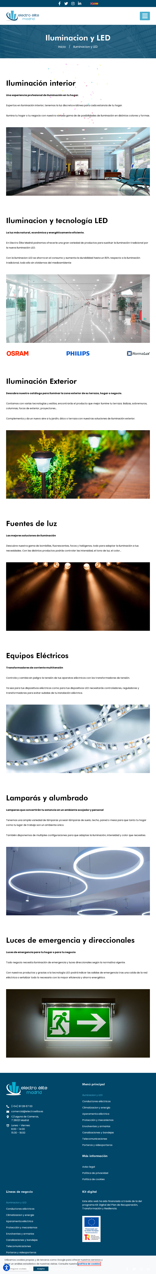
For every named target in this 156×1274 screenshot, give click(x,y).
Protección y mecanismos (97, 1120)
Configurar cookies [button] (16, 1268)
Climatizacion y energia (96, 1107)
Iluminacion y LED (92, 1095)
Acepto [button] (41, 1268)
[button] (145, 16)
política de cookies (89, 1263)
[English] (92, 3)
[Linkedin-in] (79, 3)
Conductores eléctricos (96, 1101)
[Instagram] (73, 3)
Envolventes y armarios (96, 1126)
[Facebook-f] (59, 3)
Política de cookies (93, 1179)
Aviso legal (88, 1167)
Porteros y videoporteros (97, 1145)
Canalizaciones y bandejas (98, 1132)
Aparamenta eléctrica (95, 1114)
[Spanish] (96, 3)
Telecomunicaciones (94, 1139)
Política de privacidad (95, 1173)
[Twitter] (66, 3)
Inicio (62, 47)
